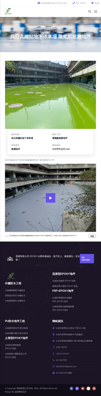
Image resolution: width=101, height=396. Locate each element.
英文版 (96, 3)
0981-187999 (80, 3)
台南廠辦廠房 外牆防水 (15, 290)
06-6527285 (86, 258)
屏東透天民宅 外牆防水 (15, 295)
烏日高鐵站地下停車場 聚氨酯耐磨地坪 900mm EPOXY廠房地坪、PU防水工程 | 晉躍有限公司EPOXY (43, 235)
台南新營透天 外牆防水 (15, 300)
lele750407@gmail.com (66, 366)
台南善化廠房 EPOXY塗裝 (64, 281)
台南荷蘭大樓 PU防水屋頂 (16, 333)
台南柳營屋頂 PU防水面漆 (16, 328)
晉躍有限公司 (23, 388)
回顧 (92, 236)
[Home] (8, 11)
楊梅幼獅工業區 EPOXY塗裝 (65, 286)
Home (32, 31)
